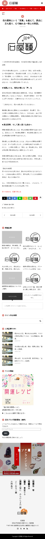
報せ (3, 14)
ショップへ (16, 456)
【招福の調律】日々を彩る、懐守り (33, 484)
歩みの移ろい (11, 208)
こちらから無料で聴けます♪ (14, 413)
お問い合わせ (12, 483)
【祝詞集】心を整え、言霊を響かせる (25, 486)
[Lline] (19, 198)
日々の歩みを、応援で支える (11, 191)
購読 (5, 433)
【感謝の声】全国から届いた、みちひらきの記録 (20, 492)
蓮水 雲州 (11, 204)
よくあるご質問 (16, 484)
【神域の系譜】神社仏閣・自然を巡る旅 (29, 482)
